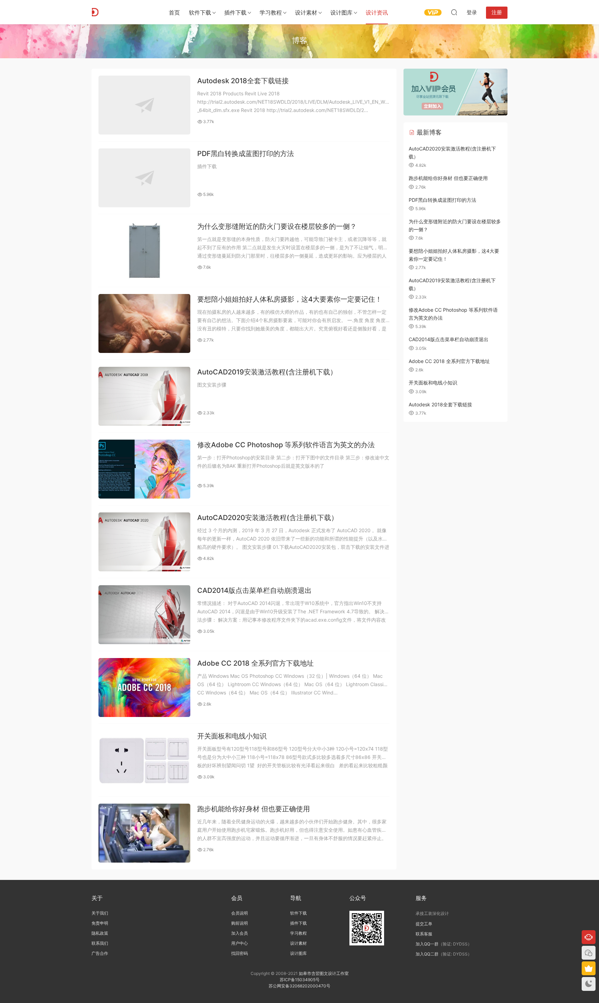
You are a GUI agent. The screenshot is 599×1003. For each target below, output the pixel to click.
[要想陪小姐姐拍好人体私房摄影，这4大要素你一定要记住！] (144, 323)
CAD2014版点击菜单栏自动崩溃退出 (254, 590)
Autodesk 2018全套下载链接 (243, 81)
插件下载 (235, 12)
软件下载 (200, 12)
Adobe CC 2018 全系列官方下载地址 (255, 663)
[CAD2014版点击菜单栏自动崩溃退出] (144, 614)
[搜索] (454, 12)
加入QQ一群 (427, 943)
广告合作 (100, 953)
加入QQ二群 (427, 954)
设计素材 (298, 943)
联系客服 (424, 933)
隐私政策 (100, 933)
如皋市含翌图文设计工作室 (324, 973)
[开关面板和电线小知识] (144, 760)
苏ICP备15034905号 (300, 979)
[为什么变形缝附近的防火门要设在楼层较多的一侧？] (144, 250)
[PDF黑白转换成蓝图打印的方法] (144, 177)
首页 (174, 12)
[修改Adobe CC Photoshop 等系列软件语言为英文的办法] (144, 469)
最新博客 (428, 132)
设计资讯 (377, 12)
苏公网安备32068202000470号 (299, 985)
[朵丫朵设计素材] (123, 12)
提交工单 (424, 923)
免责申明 (100, 923)
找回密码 (239, 953)
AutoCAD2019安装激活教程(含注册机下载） (267, 372)
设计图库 (341, 12)
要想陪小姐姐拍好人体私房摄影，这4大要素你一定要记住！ (289, 299)
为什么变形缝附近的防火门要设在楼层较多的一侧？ (277, 226)
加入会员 (239, 933)
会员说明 (239, 913)
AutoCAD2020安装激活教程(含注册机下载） (267, 517)
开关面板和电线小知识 (232, 736)
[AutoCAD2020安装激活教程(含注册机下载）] (144, 541)
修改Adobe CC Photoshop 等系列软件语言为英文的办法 (286, 445)
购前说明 (239, 923)
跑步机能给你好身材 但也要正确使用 (253, 809)
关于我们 (100, 913)
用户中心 (239, 943)
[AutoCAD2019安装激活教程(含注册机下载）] (144, 396)
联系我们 (100, 943)
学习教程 (271, 12)
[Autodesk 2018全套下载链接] (144, 105)
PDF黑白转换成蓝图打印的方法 (245, 153)
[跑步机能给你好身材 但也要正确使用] (144, 833)
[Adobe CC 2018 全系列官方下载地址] (144, 687)
